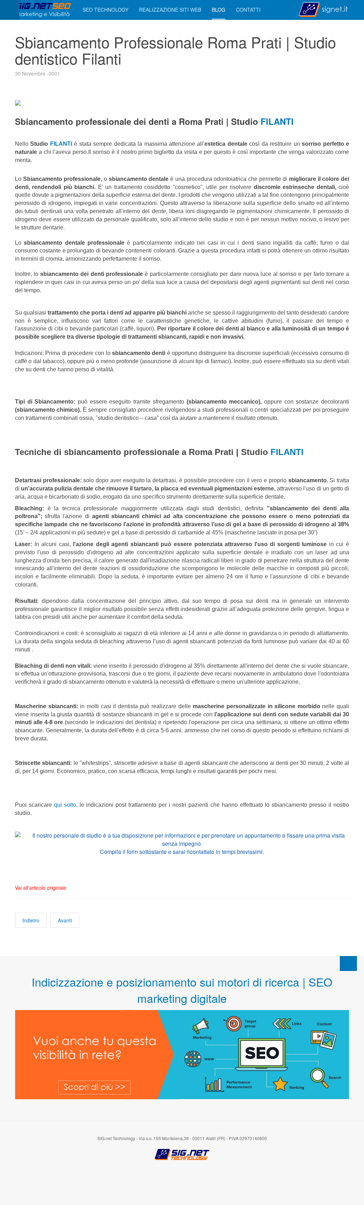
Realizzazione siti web (170, 9)
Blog (218, 9)
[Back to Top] (348, 963)
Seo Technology (105, 9)
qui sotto (65, 805)
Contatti (248, 9)
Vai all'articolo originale (40, 887)
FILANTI (276, 121)
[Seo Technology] (43, 10)
